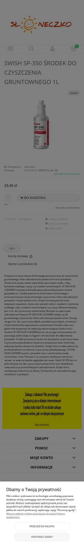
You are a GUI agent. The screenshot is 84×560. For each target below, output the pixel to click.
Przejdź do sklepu (42, 526)
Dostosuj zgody (42, 537)
